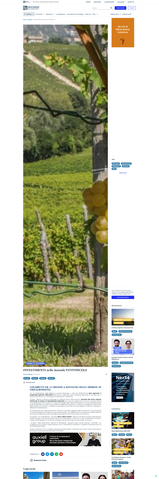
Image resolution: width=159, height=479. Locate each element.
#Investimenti (116, 366)
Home (24, 19)
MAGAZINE (97, 2)
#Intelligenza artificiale (126, 362)
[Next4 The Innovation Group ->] (123, 401)
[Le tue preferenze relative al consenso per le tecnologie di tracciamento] (156, 476)
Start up (88, 14)
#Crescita (26, 378)
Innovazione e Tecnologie (75, 14)
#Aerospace (116, 163)
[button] (43, 454)
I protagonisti (60, 14)
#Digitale (121, 434)
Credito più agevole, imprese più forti (122, 327)
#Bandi (114, 331)
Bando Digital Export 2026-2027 (121, 431)
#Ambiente (126, 166)
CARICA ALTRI (123, 173)
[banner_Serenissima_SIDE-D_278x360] (123, 47)
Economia (39, 14)
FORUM (88, 2)
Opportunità (115, 14)
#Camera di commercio (125, 331)
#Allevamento (116, 166)
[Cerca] (111, 8)
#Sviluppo (42, 378)
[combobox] (101, 8)
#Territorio (51, 378)
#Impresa (34, 378)
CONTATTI (131, 2)
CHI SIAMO (120, 2)
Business (49, 14)
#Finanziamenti (117, 334)
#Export (129, 434)
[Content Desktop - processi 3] (65, 446)
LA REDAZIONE (109, 2)
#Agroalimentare (126, 163)
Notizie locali (127, 14)
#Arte (114, 169)
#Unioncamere (116, 466)
